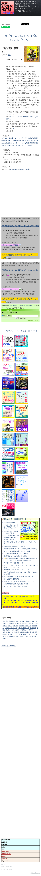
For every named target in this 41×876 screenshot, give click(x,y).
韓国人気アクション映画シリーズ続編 (15, 556)
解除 (9, 315)
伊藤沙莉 (12, 636)
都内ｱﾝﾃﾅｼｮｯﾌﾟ (6, 854)
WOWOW (5, 636)
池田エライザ (10, 630)
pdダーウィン (33, 634)
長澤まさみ (20, 621)
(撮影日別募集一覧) (14, 519)
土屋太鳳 (16, 632)
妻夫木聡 (34, 621)
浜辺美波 (18, 623)
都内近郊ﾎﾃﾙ (5, 851)
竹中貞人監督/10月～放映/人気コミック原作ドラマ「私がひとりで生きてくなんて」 (21, 566)
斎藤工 (10, 626)
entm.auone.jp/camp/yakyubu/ (20, 169)
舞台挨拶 (19, 607)
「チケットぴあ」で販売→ (10, 245)
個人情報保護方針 (6, 866)
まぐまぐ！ (36, 320)
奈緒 (17, 636)
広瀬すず (11, 623)
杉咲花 (22, 632)
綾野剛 (17, 630)
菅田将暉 (12, 621)
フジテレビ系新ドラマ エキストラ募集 (16, 554)
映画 (9, 55)
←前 (21, 36)
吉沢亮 (5, 621)
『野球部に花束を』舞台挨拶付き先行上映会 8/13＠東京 (20, 270)
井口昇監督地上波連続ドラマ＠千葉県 (11, 532)
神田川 (3, 856)
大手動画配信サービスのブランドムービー (17, 570)
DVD (35, 607)
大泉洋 (28, 621)
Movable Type (35, 873)
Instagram (29, 305)
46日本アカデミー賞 (14, 634)
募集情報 (4, 842)
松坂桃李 (21, 626)
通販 (2, 849)
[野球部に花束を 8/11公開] (31, 61)
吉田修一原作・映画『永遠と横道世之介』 (17, 586)
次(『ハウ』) (32, 331)
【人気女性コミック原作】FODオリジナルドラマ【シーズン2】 (11, 527)
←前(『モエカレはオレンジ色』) (15, 331)
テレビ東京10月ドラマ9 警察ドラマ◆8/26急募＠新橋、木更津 (11, 537)
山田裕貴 (28, 636)
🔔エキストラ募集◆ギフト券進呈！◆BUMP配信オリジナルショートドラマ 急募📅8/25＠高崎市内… (21, 559)
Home (12, 40)
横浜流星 (28, 626)
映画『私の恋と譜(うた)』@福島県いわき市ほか (19, 581)
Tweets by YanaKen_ (8, 646)
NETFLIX (30, 630)
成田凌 (34, 636)
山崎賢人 (22, 636)
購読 (4, 315)
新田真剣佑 (6, 639)
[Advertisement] (20, 193)
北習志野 (4, 858)
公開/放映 (4, 844)
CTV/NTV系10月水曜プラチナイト (14, 546)
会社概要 (4, 864)
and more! (5, 593)
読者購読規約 (23, 318)
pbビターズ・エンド (11, 628)
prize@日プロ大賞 (23, 628)
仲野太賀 (33, 628)
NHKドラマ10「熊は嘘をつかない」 (15, 563)
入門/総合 (6, 840)
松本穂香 (28, 632)
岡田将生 (5, 623)
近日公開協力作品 (8, 607)
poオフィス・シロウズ (29, 623)
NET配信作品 (28, 607)
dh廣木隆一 (24, 634)
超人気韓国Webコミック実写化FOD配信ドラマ (18, 576)
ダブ (14, 129)
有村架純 (15, 626)
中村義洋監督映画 (9, 522)
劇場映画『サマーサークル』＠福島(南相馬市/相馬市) (20, 549)
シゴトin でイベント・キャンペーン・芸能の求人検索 (20, 600)
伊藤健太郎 (9, 632)
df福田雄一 (23, 630)
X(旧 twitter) (13, 305)
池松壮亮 (34, 632)
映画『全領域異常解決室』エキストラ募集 (17, 551)
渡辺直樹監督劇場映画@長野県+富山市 (16, 584)
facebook (22, 305)
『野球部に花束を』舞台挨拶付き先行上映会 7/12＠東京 (20, 226)
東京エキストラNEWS (9, 312)
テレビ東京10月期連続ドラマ (13, 579)
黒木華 (5, 634)
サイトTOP (4, 861)
